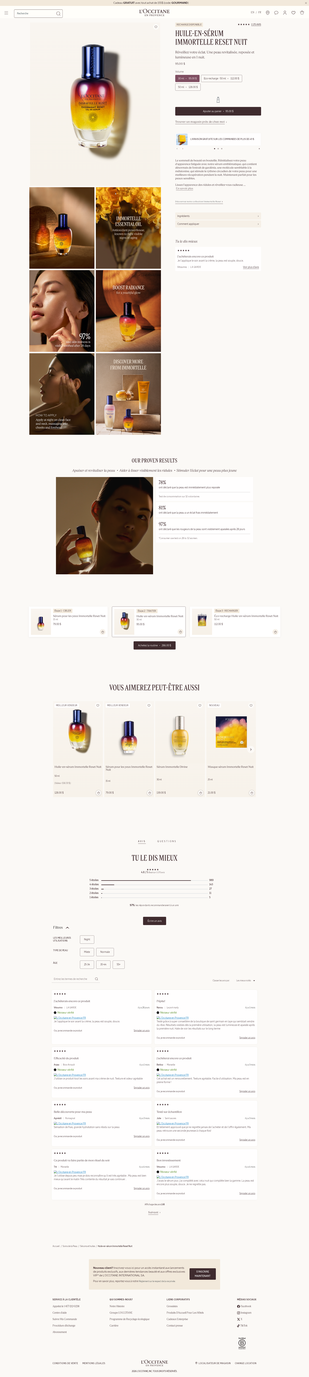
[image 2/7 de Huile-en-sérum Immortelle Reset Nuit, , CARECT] (61, 228)
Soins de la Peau (70, 1246)
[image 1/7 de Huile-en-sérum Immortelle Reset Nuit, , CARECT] (95, 104)
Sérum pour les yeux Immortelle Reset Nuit (79, 616)
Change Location (245, 1363)
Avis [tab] (142, 841)
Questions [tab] (167, 841)
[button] (285, 12)
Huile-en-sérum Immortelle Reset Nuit (159, 616)
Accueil (56, 1246)
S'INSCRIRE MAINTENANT (202, 1274)
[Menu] (6, 12)
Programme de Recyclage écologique (129, 1319)
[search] (36, 13)
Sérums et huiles (87, 1246)
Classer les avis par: (221, 980)
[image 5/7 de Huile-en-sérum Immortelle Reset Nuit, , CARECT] (128, 311)
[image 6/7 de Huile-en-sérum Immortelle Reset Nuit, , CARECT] (61, 394)
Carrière (114, 1326)
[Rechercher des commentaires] (96, 979)
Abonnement (60, 1332)
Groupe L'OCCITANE (121, 1313)
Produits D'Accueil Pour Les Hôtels (185, 1313)
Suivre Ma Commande (65, 1319)
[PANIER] (302, 12)
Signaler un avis (141, 1030)
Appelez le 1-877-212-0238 (66, 1306)
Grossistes (172, 1306)
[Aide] (276, 12)
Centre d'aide (60, 1313)
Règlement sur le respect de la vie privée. (157, 1281)
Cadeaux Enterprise (177, 1319)
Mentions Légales (93, 1363)
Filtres (58, 927)
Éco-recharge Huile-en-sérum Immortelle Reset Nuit (246, 616)
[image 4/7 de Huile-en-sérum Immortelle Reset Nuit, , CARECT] (61, 311)
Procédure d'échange (64, 1326)
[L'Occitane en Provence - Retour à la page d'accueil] (154, 1365)
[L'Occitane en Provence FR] (70, 1017)
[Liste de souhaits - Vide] (293, 12)
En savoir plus (184, 189)
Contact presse (175, 1326)
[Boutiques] (268, 12)
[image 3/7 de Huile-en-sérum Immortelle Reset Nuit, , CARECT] (128, 228)
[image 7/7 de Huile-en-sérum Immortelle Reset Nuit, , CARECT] (128, 394)
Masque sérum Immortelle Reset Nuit (231, 767)
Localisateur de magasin (215, 1363)
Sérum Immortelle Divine (172, 767)
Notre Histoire (117, 1306)
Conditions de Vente (65, 1363)
